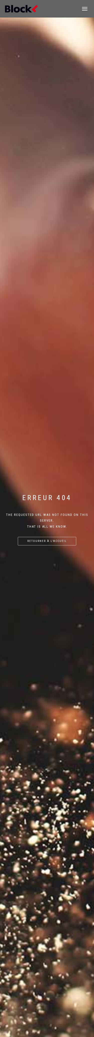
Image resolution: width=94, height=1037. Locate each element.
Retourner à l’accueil (47, 541)
